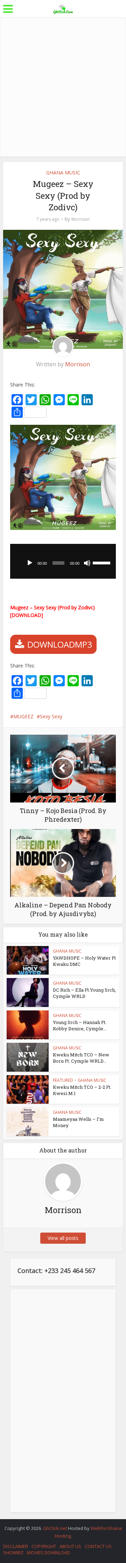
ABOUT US (70, 1546)
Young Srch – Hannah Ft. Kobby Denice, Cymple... (79, 1025)
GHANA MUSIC (63, 172)
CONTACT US (98, 1546)
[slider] (102, 562)
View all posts (63, 1238)
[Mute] (87, 563)
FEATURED (63, 1080)
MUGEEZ (23, 716)
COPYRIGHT (43, 1546)
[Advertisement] (63, 87)
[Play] (29, 563)
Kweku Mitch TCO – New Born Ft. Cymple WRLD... (81, 1058)
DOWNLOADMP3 (59, 644)
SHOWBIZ (13, 1552)
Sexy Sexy (51, 716)
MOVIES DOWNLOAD (48, 1552)
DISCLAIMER (15, 1546)
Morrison (80, 219)
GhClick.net (55, 1528)
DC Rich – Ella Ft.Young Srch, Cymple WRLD (84, 993)
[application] (63, 561)
